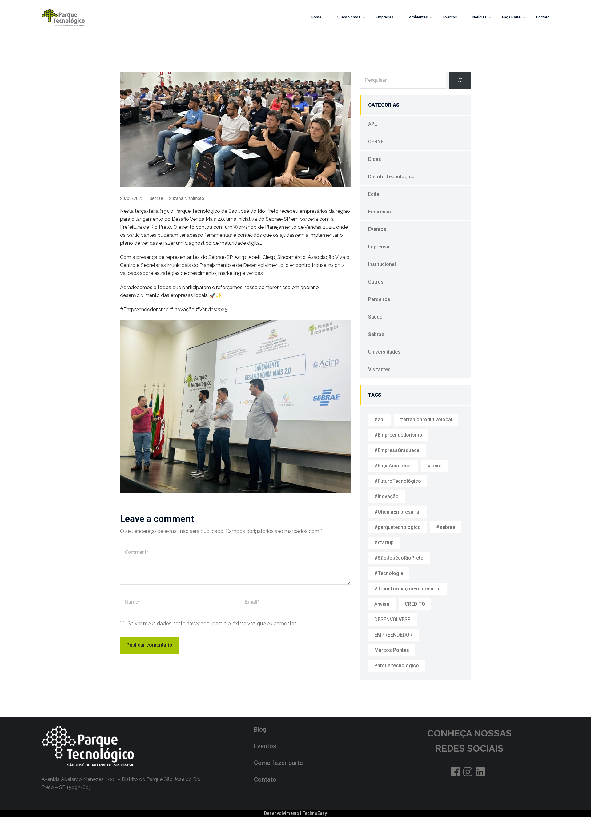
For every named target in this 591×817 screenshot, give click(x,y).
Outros (376, 282)
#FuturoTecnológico (397, 481)
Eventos (450, 17)
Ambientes (418, 17)
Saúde (375, 317)
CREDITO (415, 604)
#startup (384, 542)
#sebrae (445, 527)
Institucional (382, 264)
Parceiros (379, 299)
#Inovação (386, 496)
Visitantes (379, 369)
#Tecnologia (388, 573)
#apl (379, 419)
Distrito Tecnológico (391, 177)
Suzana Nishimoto (186, 198)
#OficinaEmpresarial (397, 512)
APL (372, 124)
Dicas (374, 159)
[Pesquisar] (460, 80)
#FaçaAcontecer (393, 466)
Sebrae (156, 198)
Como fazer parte (278, 763)
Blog (260, 729)
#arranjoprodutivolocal (426, 419)
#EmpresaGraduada (397, 450)
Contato (542, 17)
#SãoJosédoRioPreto (399, 558)
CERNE (376, 142)
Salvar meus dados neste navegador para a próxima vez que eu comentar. (212, 623)
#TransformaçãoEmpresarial (407, 589)
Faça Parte (511, 17)
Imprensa (378, 247)
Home (316, 17)
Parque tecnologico (396, 665)
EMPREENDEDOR (393, 635)
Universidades (384, 352)
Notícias (479, 17)
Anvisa (381, 604)
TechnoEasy (315, 813)
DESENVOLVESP (392, 619)
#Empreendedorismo (398, 435)
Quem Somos (348, 17)
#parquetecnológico (397, 527)
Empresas (384, 17)
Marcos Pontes (391, 650)
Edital (374, 194)
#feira (435, 466)
